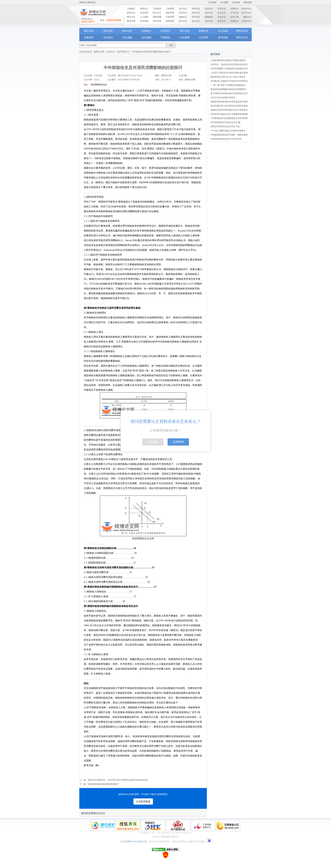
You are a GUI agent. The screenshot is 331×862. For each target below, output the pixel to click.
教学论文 (131, 17)
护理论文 (196, 8)
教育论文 (131, 13)
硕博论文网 (99, 52)
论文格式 (108, 37)
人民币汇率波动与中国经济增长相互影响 (229, 73)
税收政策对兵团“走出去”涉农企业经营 (227, 77)
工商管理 (157, 8)
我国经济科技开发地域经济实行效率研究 (229, 110)
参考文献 (223, 37)
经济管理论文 (123, 52)
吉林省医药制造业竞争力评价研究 (226, 139)
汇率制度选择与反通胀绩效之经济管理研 (229, 118)
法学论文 (209, 21)
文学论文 (209, 13)
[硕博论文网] (92, 17)
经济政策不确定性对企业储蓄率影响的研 (229, 114)
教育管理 (131, 21)
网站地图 (165, 836)
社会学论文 (246, 8)
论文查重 (224, 2)
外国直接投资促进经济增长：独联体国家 (229, 135)
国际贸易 (157, 17)
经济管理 (157, 21)
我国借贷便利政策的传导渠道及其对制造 (229, 101)
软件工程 (234, 17)
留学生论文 (242, 37)
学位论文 (108, 31)
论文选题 (127, 37)
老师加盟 (247, 2)
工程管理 (170, 8)
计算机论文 (246, 21)
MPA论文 (157, 13)
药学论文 (196, 17)
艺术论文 (222, 8)
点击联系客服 (143, 801)
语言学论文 (246, 13)
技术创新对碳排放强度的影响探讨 (103, 784)
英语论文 (209, 8)
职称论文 (204, 31)
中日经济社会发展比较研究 (222, 97)
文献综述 (89, 37)
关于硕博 (212, 2)
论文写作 (204, 37)
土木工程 (234, 13)
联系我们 (175, 836)
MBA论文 (127, 31)
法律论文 (234, 8)
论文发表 (223, 31)
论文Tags (156, 836)
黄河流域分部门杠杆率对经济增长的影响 (229, 106)
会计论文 (183, 8)
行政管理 (170, 17)
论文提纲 (146, 37)
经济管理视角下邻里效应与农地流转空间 (229, 68)
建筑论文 (247, 17)
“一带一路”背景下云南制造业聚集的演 (227, 85)
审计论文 (183, 21)
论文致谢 (236, 2)
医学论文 (196, 13)
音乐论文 (222, 13)
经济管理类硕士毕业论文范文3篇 (225, 122)
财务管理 (170, 13)
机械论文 (234, 21)
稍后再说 (152, 441)
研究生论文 (242, 31)
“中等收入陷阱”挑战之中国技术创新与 (227, 130)
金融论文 (183, 17)
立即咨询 (178, 441)
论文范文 (165, 31)
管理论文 (144, 8)
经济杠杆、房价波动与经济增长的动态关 (229, 64)
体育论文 (222, 21)
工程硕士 (131, 8)
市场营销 (144, 21)
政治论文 (196, 21)
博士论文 (184, 31)
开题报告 (165, 37)
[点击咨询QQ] (101, 20)
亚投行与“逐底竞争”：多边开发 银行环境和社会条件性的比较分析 (118, 780)
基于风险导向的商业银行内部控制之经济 (229, 93)
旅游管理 (170, 21)
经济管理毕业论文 (99, 84)
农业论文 (222, 17)
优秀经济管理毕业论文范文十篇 (224, 126)
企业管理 (144, 13)
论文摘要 (184, 37)
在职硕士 (146, 31)
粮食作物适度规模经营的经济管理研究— (229, 89)
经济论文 (183, 13)
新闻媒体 (209, 17)
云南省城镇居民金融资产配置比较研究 (228, 60)
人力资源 (144, 17)
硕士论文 (89, 31)
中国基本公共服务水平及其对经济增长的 (229, 81)
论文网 (127, 841)
